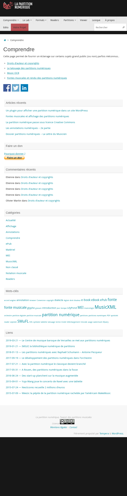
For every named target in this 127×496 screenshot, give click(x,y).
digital (66, 300)
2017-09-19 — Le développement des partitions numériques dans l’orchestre (49, 357)
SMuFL (23, 321)
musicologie (89, 308)
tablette (44, 322)
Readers (10, 278)
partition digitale (19, 315)
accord (6, 300)
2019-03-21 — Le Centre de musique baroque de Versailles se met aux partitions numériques (58, 340)
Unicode (84, 322)
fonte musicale (15, 307)
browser (33, 300)
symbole (36, 322)
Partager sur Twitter (15, 88)
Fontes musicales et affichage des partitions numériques (37, 116)
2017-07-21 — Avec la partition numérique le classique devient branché (46, 363)
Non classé (12, 267)
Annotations (13, 232)
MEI (8, 255)
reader (6, 322)
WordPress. (118, 433)
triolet (63, 322)
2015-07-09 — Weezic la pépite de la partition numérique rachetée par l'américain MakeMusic (58, 393)
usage (90, 322)
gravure (38, 308)
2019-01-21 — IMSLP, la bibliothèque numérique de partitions (40, 346)
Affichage (11, 226)
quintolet (114, 315)
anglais (13, 300)
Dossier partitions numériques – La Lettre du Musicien (36, 134)
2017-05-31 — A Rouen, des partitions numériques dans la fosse (42, 369)
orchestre (8, 315)
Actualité (11, 220)
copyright (50, 300)
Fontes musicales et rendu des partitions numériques (37, 77)
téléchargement (73, 322)
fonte (112, 299)
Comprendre (13, 237)
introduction (49, 307)
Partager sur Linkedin (24, 88)
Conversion (41, 300)
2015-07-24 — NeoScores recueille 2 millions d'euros (35, 387)
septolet (13, 322)
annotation (23, 300)
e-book (85, 300)
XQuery (105, 322)
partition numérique (60, 314)
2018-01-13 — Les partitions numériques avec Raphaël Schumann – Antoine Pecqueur (54, 352)
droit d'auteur (75, 300)
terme (58, 322)
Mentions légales (58, 427)
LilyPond (72, 307)
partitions (84, 315)
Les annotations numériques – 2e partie (28, 128)
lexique (64, 308)
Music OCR (13, 73)
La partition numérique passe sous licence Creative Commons (40, 122)
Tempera (104, 433)
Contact (73, 427)
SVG (31, 322)
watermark (97, 322)
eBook (95, 300)
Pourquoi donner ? (14, 153)
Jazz (58, 308)
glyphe (31, 307)
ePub (9, 243)
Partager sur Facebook (7, 88)
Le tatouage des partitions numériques (29, 68)
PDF (108, 315)
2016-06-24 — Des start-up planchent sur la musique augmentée (42, 375)
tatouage (51, 322)
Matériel (10, 249)
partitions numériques (97, 315)
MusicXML (11, 261)
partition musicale (34, 315)
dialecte (58, 300)
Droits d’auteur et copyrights (23, 63)
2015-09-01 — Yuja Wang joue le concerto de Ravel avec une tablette (44, 381)
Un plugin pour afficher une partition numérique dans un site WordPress (47, 110)
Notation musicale (16, 273)
